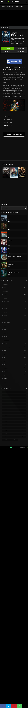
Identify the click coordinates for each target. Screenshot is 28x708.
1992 (14, 425)
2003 (22, 413)
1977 (14, 439)
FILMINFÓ (7, 48)
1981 (6, 436)
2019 (14, 398)
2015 (22, 401)
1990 (6, 427)
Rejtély (5, 350)
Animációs (6, 291)
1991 (22, 425)
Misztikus (6, 343)
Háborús (5, 319)
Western (5, 378)
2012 (22, 404)
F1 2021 (5, 312)
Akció (12, 43)
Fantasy (5, 315)
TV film (5, 371)
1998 (14, 419)
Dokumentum (6, 301)
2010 (14, 407)
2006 (22, 410)
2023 (6, 395)
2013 (14, 404)
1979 (22, 436)
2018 (22, 398)
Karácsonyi (6, 333)
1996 (6, 421)
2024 (22, 392)
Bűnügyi (5, 294)
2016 (14, 401)
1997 (22, 419)
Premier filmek (7, 347)
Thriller (5, 364)
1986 (14, 431)
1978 (6, 439)
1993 (6, 425)
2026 (6, 392)
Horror (5, 326)
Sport (5, 361)
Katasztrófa (6, 336)
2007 (14, 410)
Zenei (5, 382)
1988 (22, 427)
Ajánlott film (6, 284)
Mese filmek (6, 340)
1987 (6, 431)
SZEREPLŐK (21, 48)
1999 (6, 419)
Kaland (21, 43)
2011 (6, 407)
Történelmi (6, 368)
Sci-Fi (5, 357)
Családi (16, 43)
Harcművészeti (7, 322)
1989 (14, 427)
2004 (14, 413)
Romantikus (6, 354)
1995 (14, 421)
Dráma (5, 305)
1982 (22, 433)
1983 (14, 433)
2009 (22, 407)
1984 (6, 433)
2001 (14, 416)
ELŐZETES (7, 51)
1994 (22, 421)
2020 (6, 398)
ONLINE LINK (21, 51)
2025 (14, 392)
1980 (14, 436)
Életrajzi (5, 308)
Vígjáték (5, 375)
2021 (22, 395)
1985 (22, 431)
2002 (6, 416)
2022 (14, 395)
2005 (6, 413)
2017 (6, 401)
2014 (6, 404)
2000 (22, 416)
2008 (6, 410)
